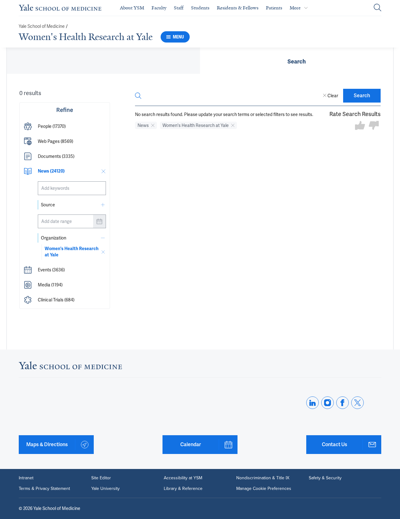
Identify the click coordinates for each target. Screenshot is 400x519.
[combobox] (72, 188)
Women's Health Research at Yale (85, 37)
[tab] (296, 61)
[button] (65, 126)
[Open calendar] (99, 221)
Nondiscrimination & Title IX (262, 478)
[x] (357, 402)
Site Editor (101, 478)
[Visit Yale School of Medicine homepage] (70, 367)
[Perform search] (377, 8)
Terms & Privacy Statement (44, 488)
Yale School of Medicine (42, 26)
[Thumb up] (360, 126)
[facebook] (342, 402)
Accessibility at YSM (183, 478)
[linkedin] (312, 402)
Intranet (26, 478)
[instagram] (327, 402)
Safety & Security (325, 478)
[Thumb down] (374, 126)
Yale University (105, 488)
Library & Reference (183, 488)
